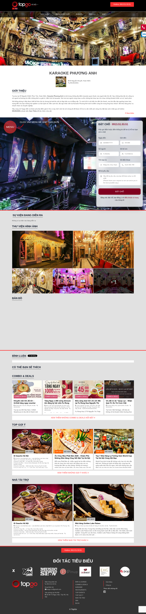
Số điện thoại (125, 160)
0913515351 (74, 83)
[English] (16, 8)
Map (104, 14)
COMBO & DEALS (20, 396)
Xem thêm (130, 113)
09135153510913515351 (90, 408)
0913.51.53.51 (120, 124)
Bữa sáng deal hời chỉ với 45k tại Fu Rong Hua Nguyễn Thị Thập (88, 403)
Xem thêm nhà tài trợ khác (72, 540)
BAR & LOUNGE (80, 582)
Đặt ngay (29, 451)
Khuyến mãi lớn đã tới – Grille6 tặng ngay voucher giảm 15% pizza (25, 403)
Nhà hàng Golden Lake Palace (87, 523)
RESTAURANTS (19, 451)
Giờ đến (123, 138)
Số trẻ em (123, 149)
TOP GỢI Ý (59, 451)
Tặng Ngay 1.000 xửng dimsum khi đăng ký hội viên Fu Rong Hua (57, 403)
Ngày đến (102, 138)
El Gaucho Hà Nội (21, 456)
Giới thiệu (44, 14)
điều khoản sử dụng (132, 197)
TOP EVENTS (80, 592)
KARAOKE (78, 587)
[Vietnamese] (13, 8)
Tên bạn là (102, 160)
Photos (92, 14)
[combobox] (35, 4)
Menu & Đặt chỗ (63, 14)
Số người (102, 149)
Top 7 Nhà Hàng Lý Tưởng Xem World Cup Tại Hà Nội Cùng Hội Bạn (114, 457)
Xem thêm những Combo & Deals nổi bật (72, 418)
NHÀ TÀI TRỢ (80, 598)
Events (79, 14)
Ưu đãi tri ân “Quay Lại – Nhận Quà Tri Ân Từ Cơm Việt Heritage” (119, 403)
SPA (76, 600)
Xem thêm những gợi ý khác (72, 473)
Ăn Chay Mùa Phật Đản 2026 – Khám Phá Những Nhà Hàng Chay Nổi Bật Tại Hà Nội (72, 457)
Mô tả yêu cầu (103, 171)
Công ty (108, 585)
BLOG (77, 603)
